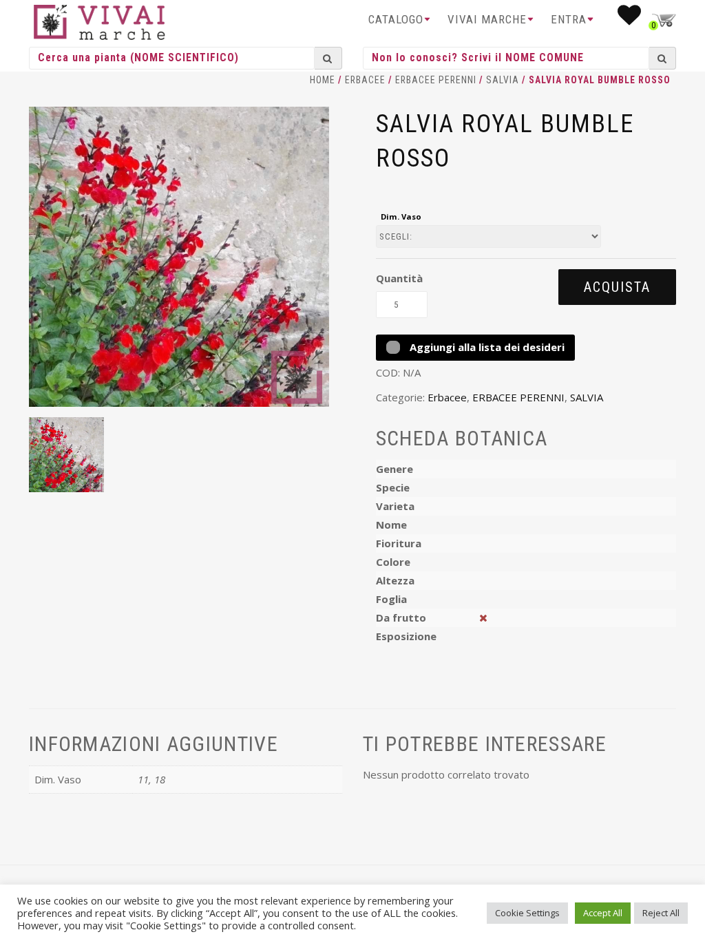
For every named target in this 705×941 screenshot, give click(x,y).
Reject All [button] (661, 913)
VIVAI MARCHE (487, 19)
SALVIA (502, 79)
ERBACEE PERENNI (435, 79)
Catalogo (395, 19)
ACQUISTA (617, 287)
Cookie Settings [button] (527, 913)
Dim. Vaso (401, 216)
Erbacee (365, 79)
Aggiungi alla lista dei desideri (486, 347)
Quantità (399, 278)
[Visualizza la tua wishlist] (630, 19)
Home (322, 79)
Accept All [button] (602, 913)
